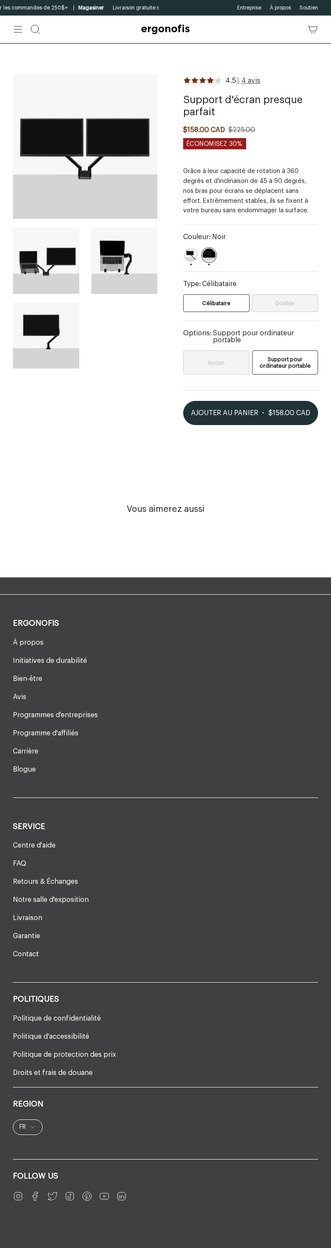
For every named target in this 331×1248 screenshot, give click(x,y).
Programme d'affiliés (45, 733)
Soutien (309, 7)
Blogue (24, 769)
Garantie (26, 936)
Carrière (25, 751)
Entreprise (249, 7)
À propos (280, 7)
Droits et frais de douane (53, 1072)
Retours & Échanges (45, 881)
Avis (19, 696)
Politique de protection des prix (64, 1054)
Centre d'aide (34, 845)
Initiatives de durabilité (50, 660)
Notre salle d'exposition (51, 899)
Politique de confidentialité (57, 1018)
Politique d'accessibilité (51, 1036)
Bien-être (27, 678)
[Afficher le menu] (18, 29)
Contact (26, 954)
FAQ (19, 863)
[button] (35, 29)
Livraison (27, 917)
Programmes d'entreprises (55, 715)
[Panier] (313, 29)
